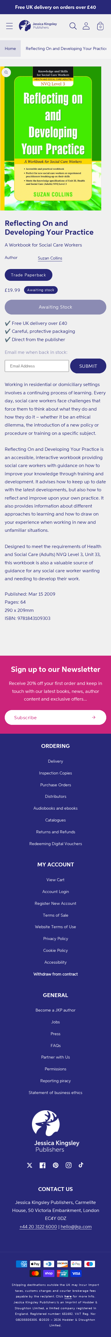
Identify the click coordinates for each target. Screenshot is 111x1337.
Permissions (55, 1068)
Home (10, 48)
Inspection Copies (55, 772)
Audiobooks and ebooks (55, 808)
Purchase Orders (55, 784)
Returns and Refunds (55, 831)
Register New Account (55, 903)
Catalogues (55, 819)
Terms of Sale (55, 915)
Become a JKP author (55, 1009)
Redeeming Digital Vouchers (55, 843)
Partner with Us (55, 1056)
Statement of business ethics (55, 1092)
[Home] (38, 26)
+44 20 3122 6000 (38, 1226)
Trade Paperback (28, 274)
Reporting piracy (55, 1080)
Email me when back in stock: (36, 352)
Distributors (55, 796)
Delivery (55, 761)
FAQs (56, 1045)
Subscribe (25, 717)
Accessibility (55, 962)
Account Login (55, 891)
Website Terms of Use (55, 926)
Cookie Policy (55, 950)
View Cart (55, 879)
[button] (9, 26)
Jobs (55, 1021)
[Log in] (86, 26)
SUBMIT (88, 366)
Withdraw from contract (55, 973)
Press (55, 1033)
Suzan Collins (50, 257)
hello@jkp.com (76, 1226)
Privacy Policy (55, 938)
